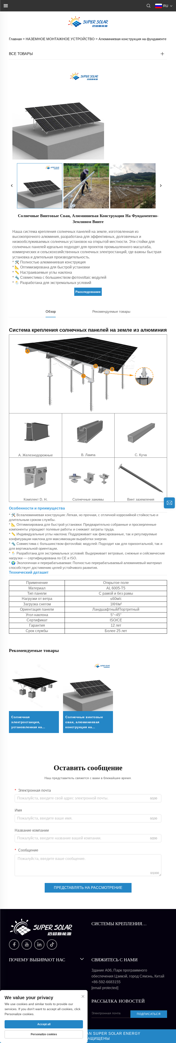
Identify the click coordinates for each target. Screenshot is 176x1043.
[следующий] (160, 186)
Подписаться (149, 1014)
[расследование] (169, 502)
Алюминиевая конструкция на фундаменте (132, 39)
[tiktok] (52, 944)
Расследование (88, 292)
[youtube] (27, 944)
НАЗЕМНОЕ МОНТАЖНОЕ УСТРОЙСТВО (60, 39)
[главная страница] (88, 21)
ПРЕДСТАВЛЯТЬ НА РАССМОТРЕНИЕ (88, 888)
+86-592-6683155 (106, 982)
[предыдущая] (12, 186)
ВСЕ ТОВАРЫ (21, 54)
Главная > (17, 39)
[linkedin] (39, 944)
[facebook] (14, 944)
